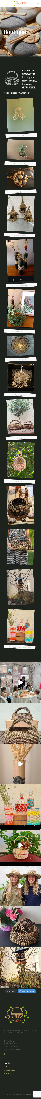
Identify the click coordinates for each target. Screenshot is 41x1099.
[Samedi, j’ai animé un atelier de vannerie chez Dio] (20, 682)
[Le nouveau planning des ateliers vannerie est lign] (20, 845)
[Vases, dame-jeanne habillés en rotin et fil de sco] (20, 804)
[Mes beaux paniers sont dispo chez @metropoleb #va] (20, 723)
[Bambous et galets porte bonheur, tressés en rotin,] (20, 764)
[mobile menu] (38, 3)
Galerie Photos (10, 1070)
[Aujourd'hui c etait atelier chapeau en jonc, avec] (20, 886)
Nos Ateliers (9, 1067)
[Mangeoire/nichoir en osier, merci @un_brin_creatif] (20, 967)
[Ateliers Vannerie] (20, 3)
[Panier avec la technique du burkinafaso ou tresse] (20, 926)
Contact (8, 1073)
